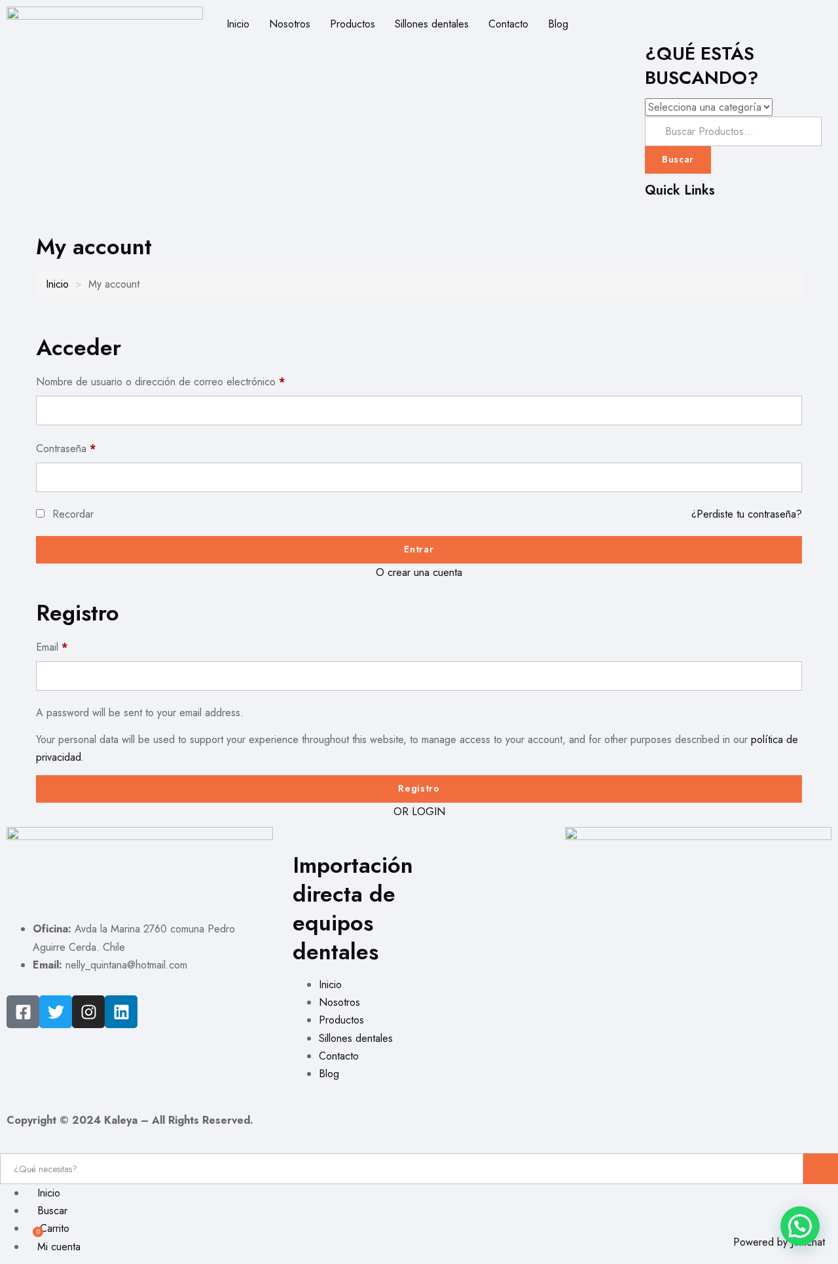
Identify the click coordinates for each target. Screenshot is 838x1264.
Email (51, 647)
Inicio (238, 23)
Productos (352, 23)
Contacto (508, 23)
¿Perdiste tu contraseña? (746, 514)
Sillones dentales (432, 23)
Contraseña (66, 448)
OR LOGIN (419, 811)
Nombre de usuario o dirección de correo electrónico (160, 381)
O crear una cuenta (419, 572)
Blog (558, 23)
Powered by (779, 1242)
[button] (800, 1226)
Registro (419, 788)
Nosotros (289, 23)
